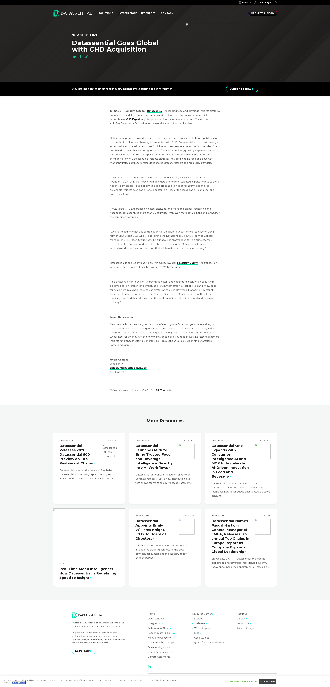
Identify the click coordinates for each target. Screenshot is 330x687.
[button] (75, 57)
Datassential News (159, 628)
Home (151, 613)
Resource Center (202, 613)
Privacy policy (18, 683)
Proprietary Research (160, 652)
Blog (197, 633)
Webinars (199, 623)
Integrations (128, 13)
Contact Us (243, 623)
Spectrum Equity (187, 263)
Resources (148, 13)
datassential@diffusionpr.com (128, 368)
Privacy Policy (245, 628)
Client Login (264, 2)
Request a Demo (262, 13)
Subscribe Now (240, 88)
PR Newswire (164, 390)
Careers (241, 618)
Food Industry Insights (161, 633)
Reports (198, 618)
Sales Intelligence (158, 647)
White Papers (202, 628)
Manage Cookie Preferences (243, 681)
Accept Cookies (267, 681)
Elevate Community (159, 656)
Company (167, 13)
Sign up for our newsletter (207, 642)
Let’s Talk (82, 650)
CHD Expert (133, 119)
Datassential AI (156, 618)
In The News (91, 35)
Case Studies (201, 637)
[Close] (326, 681)
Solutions (105, 13)
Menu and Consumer (160, 637)
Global (245, 2)
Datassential (154, 111)
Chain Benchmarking (160, 642)
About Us (242, 613)
